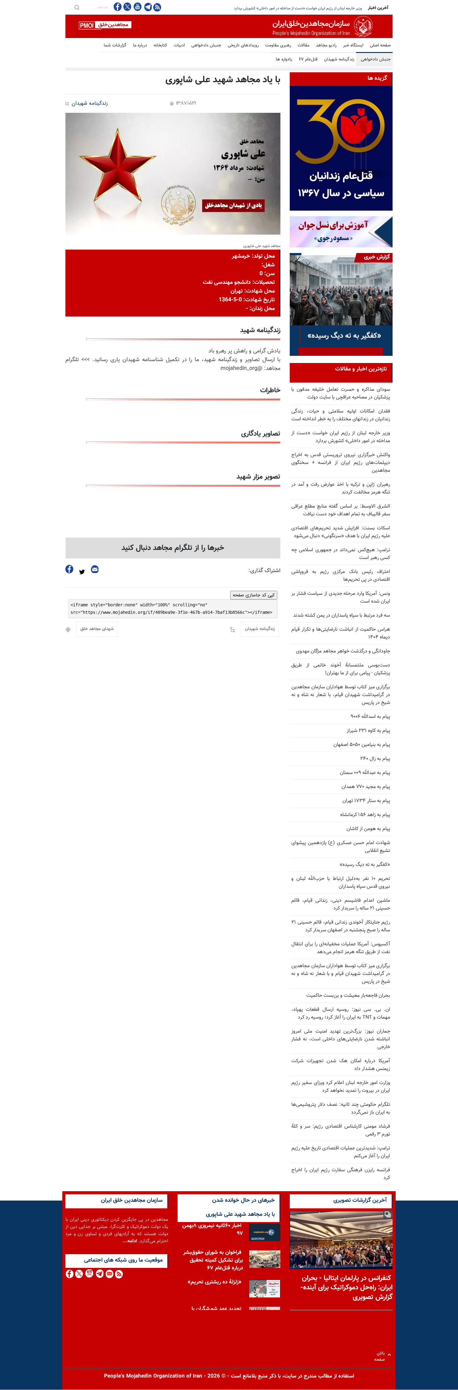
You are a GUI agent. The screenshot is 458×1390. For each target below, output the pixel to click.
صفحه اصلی (380, 45)
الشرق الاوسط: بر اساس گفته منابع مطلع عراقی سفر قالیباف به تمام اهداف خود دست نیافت (340, 510)
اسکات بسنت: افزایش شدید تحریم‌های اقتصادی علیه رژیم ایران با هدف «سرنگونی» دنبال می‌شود (340, 532)
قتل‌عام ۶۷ (308, 59)
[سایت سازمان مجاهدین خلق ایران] (229, 26)
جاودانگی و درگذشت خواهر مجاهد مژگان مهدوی (343, 651)
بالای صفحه (381, 1355)
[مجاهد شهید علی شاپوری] (172, 173)
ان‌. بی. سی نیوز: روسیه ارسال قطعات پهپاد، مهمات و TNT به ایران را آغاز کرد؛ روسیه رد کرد (340, 1013)
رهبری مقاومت (278, 45)
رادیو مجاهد (326, 45)
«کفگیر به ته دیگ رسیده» (365, 865)
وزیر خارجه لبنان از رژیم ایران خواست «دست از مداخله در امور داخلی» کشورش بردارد (340, 437)
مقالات (303, 45)
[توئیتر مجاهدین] (127, 6)
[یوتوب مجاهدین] (137, 6)
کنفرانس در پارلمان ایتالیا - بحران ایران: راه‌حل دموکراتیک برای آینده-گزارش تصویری (346, 1288)
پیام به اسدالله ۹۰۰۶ (370, 717)
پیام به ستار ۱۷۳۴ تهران (366, 801)
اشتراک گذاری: (264, 570)
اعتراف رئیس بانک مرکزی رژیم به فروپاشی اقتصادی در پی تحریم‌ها (340, 576)
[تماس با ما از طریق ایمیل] (109, 1273)
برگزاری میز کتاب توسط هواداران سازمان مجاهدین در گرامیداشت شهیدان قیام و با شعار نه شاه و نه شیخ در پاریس (340, 974)
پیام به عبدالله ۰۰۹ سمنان (365, 773)
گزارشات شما (115, 45)
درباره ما (140, 45)
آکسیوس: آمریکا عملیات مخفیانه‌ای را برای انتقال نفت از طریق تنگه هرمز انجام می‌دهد (340, 948)
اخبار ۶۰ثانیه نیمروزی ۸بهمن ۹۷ (212, 1231)
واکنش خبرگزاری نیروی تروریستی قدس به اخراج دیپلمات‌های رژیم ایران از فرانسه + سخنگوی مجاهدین (286, 8)
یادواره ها (284, 59)
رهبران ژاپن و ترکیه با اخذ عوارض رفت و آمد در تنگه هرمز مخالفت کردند (340, 488)
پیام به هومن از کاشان (368, 829)
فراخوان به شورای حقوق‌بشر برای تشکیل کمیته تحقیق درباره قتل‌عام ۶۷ (213, 1262)
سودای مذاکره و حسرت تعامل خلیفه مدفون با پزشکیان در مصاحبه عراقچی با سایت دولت (340, 393)
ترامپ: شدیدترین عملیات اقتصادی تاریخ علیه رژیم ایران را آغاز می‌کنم (340, 1152)
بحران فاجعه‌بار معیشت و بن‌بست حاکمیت (348, 996)
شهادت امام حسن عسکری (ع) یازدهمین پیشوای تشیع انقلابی (340, 847)
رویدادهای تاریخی (243, 45)
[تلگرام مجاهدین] (147, 6)
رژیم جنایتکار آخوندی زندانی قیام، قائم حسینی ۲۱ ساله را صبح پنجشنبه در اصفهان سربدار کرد (340, 926)
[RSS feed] (157, 7)
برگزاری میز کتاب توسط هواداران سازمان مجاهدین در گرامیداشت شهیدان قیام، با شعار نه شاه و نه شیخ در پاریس (340, 695)
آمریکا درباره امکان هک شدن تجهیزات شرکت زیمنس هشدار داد (340, 1065)
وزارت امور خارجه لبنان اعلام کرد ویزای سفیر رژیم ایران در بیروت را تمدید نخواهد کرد (340, 1087)
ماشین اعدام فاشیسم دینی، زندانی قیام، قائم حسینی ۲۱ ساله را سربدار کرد (340, 904)
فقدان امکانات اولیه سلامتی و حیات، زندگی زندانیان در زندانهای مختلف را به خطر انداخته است (340, 415)
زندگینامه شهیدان (339, 59)
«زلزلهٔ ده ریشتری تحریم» (214, 1284)
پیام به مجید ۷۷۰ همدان (365, 787)
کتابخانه (160, 45)
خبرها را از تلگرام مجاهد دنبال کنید (173, 548)
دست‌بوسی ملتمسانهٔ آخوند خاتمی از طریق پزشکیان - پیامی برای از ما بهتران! (340, 669)
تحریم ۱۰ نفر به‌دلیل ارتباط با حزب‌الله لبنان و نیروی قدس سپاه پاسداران (340, 883)
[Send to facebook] (69, 569)
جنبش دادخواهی (206, 45)
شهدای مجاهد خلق (97, 629)
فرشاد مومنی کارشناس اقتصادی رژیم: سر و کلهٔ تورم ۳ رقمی (340, 1130)
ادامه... (130, 1241)
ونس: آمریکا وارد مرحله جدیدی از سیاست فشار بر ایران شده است (340, 597)
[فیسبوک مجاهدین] (118, 6)
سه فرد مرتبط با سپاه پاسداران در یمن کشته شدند (341, 615)
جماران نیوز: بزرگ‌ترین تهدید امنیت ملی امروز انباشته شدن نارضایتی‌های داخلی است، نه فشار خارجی (340, 1039)
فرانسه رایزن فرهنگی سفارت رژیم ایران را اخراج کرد (340, 1174)
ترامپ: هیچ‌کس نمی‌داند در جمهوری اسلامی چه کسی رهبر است (340, 554)
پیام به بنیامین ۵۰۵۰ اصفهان (361, 745)
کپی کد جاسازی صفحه (254, 595)
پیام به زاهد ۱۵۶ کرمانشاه (365, 815)
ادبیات (179, 45)
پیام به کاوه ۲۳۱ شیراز (368, 731)
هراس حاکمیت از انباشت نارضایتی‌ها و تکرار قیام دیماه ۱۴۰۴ (340, 633)
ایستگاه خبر (353, 45)
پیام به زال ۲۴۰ (375, 759)
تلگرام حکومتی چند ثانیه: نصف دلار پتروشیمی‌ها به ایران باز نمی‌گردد (340, 1108)
